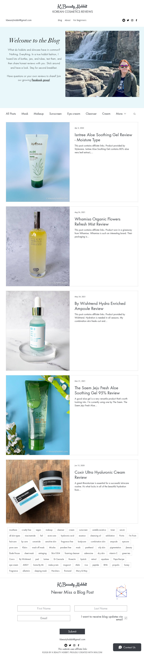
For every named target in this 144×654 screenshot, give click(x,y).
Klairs (24, 547)
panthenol (89, 547)
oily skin (101, 547)
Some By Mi (38, 565)
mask (78, 547)
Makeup (39, 113)
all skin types (14, 535)
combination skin (98, 541)
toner (113, 530)
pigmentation (115, 547)
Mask (25, 113)
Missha (52, 547)
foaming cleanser (72, 553)
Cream (106, 113)
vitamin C (113, 553)
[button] (134, 114)
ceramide (36, 541)
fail (41, 535)
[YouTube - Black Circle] (123, 20)
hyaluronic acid (67, 535)
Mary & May (81, 570)
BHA (106, 565)
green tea (126, 553)
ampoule (113, 541)
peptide (96, 565)
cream (71, 530)
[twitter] (128, 20)
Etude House (14, 553)
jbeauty (129, 547)
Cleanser (91, 113)
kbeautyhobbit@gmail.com (19, 20)
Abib (78, 565)
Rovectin (72, 559)
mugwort (67, 565)
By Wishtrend (25, 559)
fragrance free (67, 541)
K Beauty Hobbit (72, 7)
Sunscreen (55, 113)
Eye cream (73, 113)
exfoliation (110, 535)
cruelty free (26, 530)
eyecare (125, 541)
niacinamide (30, 535)
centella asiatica (99, 530)
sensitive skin (50, 541)
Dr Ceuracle (59, 559)
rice (86, 565)
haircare (12, 541)
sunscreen (83, 530)
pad (37, 559)
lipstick (83, 559)
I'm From (132, 535)
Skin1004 (55, 553)
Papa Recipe (118, 559)
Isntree (46, 559)
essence (82, 535)
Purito (121, 535)
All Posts (11, 113)
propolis (115, 565)
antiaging (43, 553)
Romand (67, 570)
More (119, 113)
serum (122, 530)
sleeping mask (41, 570)
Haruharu (55, 570)
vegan (38, 530)
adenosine (88, 553)
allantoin (26, 570)
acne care (52, 535)
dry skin (101, 553)
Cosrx (11, 559)
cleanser (60, 530)
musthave (13, 530)
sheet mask (29, 553)
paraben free (65, 547)
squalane (105, 559)
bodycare (82, 541)
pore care (13, 547)
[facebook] (136, 20)
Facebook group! (41, 80)
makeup (49, 530)
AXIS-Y (25, 565)
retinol (93, 559)
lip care (24, 541)
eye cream (13, 565)
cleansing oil (95, 535)
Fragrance (13, 570)
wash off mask (38, 547)
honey (126, 565)
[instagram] (132, 20)
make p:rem (53, 565)
